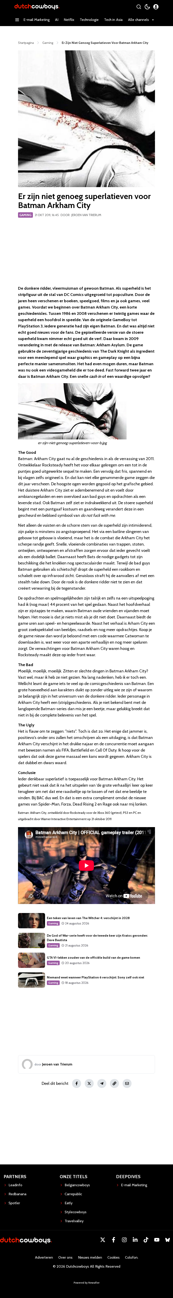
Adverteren (44, 1257)
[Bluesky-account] (167, 1239)
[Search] (138, 6)
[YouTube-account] (156, 1239)
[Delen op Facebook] (76, 1083)
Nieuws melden (90, 1257)
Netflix (69, 20)
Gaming (25, 215)
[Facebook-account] (113, 1239)
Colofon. (131, 1257)
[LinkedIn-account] (135, 1239)
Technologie (89, 20)
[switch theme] (147, 7)
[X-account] (102, 1239)
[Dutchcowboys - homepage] (36, 7)
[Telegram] (101, 1083)
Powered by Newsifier (87, 1282)
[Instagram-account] (124, 1239)
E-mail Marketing (36, 20)
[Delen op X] (89, 1083)
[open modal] (156, 6)
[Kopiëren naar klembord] (114, 1083)
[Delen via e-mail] (127, 1083)
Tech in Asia (113, 20)
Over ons (65, 1257)
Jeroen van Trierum (86, 215)
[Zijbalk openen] (17, 19)
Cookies (113, 1257)
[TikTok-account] (146, 1239)
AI (56, 20)
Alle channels (138, 20)
